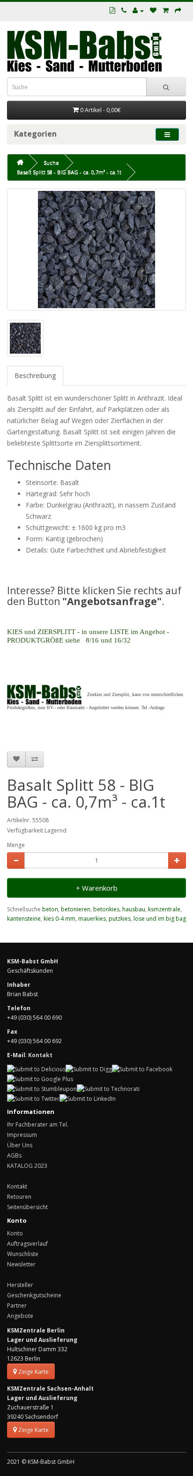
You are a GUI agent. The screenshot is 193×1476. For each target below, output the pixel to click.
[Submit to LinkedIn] (87, 1098)
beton (50, 909)
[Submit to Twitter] (33, 1098)
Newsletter (21, 1264)
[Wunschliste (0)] (153, 10)
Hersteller (20, 1285)
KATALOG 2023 (27, 1166)
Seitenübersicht (27, 1207)
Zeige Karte (33, 1372)
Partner (17, 1305)
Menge (16, 845)
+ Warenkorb (97, 888)
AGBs (14, 1155)
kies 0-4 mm (59, 919)
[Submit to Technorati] (108, 1088)
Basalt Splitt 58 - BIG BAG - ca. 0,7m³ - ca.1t (69, 171)
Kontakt (17, 1186)
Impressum (22, 1135)
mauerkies (92, 919)
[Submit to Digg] (89, 1069)
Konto (15, 1233)
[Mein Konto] (138, 10)
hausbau (133, 909)
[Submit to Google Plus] (40, 1078)
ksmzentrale (164, 909)
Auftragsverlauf (27, 1244)
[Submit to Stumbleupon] (42, 1088)
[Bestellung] (178, 10)
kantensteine (24, 919)
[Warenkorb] (166, 10)
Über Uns (19, 1145)
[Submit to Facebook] (142, 1069)
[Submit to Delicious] (36, 1069)
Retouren (19, 1197)
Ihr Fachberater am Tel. (37, 1124)
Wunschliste (22, 1254)
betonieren (75, 909)
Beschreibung (35, 375)
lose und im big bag (160, 919)
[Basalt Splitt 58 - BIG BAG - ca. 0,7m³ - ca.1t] (96, 249)
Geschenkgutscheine (34, 1295)
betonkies (106, 909)
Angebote (20, 1316)
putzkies (120, 919)
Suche (51, 162)
